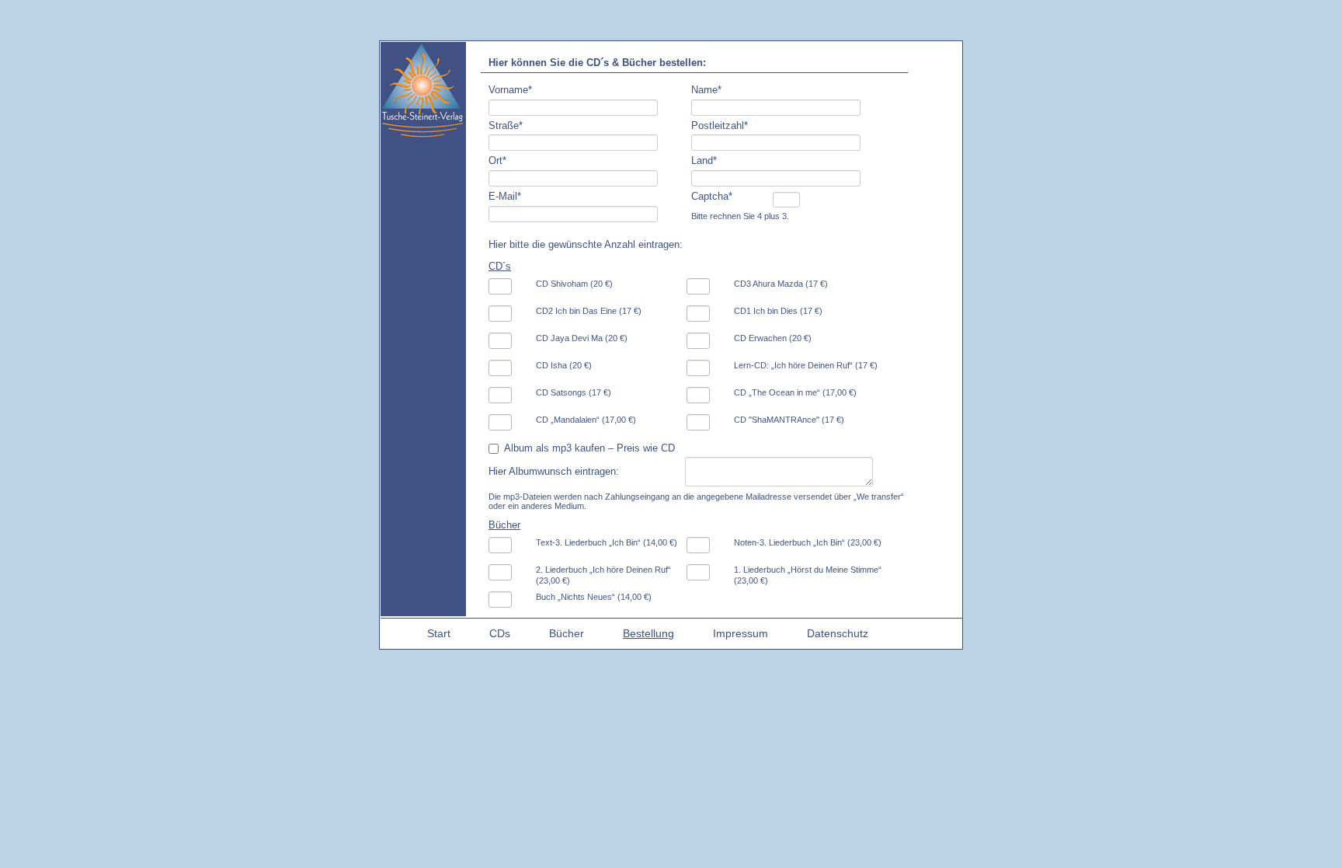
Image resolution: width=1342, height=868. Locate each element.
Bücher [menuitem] (566, 633)
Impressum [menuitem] (740, 633)
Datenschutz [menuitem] (837, 633)
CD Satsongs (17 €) (573, 392)
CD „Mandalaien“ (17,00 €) (586, 419)
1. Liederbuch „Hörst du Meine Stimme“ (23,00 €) (807, 575)
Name (706, 90)
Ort (497, 160)
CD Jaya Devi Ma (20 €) (582, 338)
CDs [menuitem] (499, 633)
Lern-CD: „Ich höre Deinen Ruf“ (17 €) (806, 365)
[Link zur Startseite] (422, 134)
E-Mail (504, 196)
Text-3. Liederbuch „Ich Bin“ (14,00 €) (606, 542)
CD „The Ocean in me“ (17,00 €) (795, 392)
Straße (505, 125)
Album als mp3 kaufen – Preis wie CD (589, 448)
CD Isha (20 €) (564, 365)
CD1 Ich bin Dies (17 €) (778, 310)
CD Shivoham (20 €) (574, 283)
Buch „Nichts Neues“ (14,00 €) (594, 596)
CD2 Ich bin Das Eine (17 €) (588, 310)
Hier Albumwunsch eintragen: (553, 471)
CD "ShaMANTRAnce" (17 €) (789, 419)
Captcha (711, 196)
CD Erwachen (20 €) (773, 338)
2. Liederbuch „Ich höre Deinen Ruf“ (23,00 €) (603, 575)
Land (704, 160)
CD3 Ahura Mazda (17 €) (781, 283)
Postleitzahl (719, 125)
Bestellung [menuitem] (648, 633)
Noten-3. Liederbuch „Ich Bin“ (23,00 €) (807, 542)
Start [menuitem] (438, 633)
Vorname (510, 90)
